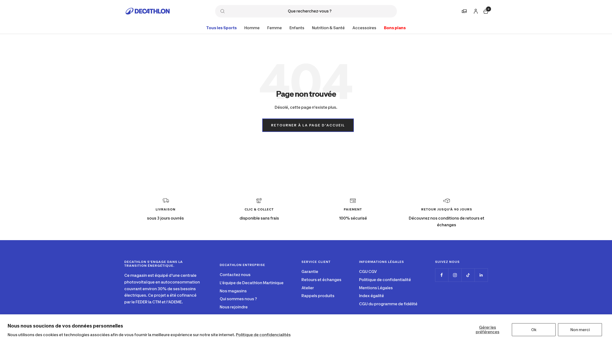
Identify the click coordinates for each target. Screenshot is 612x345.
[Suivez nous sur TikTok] (468, 275)
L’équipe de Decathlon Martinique (252, 282)
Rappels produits (317, 295)
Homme (252, 27)
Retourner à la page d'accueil (308, 125)
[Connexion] (475, 10)
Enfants (297, 27)
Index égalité (371, 295)
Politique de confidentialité (385, 279)
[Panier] (485, 10)
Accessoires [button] (364, 27)
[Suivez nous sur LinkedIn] (481, 275)
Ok (533, 329)
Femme (274, 27)
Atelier (307, 287)
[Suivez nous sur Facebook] (441, 275)
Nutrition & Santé (328, 27)
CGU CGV (368, 271)
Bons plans (395, 27)
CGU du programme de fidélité (388, 303)
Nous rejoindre (234, 307)
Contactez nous (235, 274)
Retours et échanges (321, 279)
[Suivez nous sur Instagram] (454, 275)
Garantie (309, 271)
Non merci (580, 329)
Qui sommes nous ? (238, 298)
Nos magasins (233, 290)
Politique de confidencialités (263, 334)
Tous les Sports (221, 27)
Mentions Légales (376, 287)
